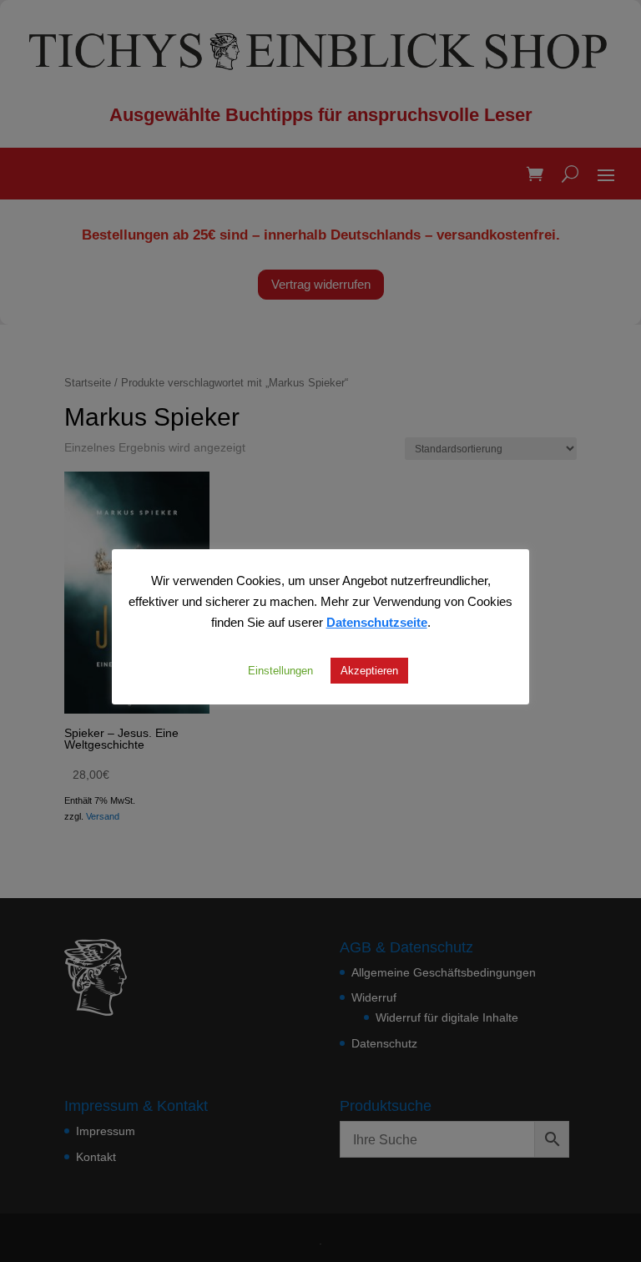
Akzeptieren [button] (369, 670)
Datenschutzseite (376, 621)
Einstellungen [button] (280, 670)
